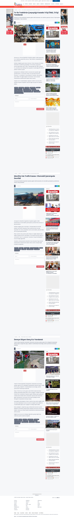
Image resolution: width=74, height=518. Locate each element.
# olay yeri (37, 422)
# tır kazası (26, 87)
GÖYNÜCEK (57, 3)
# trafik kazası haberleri (27, 90)
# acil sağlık (24, 249)
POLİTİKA (26, 3)
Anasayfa (16, 9)
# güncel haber (17, 423)
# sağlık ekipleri (32, 422)
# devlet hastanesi (30, 249)
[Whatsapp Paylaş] (59, 22)
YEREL (19, 336)
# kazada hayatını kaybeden (28, 91)
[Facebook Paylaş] (55, 22)
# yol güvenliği (37, 249)
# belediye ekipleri (25, 422)
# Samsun (38, 87)
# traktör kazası (32, 87)
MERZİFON (42, 3)
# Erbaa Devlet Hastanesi (33, 420)
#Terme (16, 87)
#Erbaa (16, 419)
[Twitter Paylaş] (57, 22)
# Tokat (20, 419)
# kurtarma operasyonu (18, 420)
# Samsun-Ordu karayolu (18, 91)
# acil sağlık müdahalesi (18, 90)
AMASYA (38, 3)
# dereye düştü (30, 419)
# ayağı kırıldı (26, 420)
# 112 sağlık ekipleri (37, 91)
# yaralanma (36, 419)
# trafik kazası (21, 87)
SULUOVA (52, 3)
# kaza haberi (17, 250)
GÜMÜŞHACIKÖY (47, 3)
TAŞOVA (34, 3)
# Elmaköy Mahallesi (35, 90)
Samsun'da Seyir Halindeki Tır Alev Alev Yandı (31, 6)
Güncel (19, 9)
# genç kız (24, 419)
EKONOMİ (30, 3)
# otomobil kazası (17, 249)
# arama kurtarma (17, 422)
